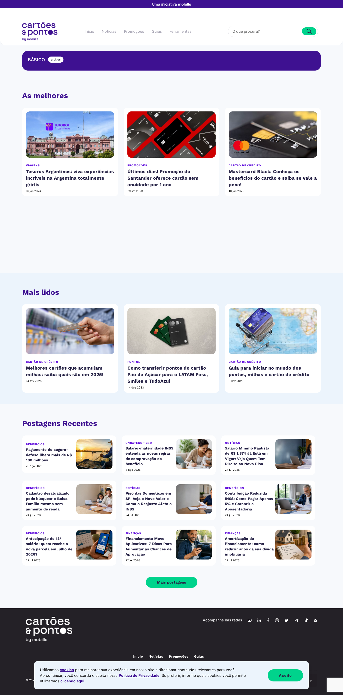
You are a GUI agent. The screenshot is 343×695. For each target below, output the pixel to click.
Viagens (33, 165)
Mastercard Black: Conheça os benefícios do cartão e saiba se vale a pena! (273, 178)
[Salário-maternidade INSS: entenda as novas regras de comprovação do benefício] (194, 454)
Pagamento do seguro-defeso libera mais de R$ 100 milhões (49, 454)
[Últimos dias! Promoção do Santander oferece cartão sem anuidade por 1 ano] (171, 134)
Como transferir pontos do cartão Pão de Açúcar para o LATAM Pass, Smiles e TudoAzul (167, 374)
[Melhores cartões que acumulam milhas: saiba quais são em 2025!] (70, 331)
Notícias (109, 31)
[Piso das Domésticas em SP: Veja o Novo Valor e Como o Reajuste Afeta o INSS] (194, 499)
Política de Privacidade (139, 675)
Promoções (134, 31)
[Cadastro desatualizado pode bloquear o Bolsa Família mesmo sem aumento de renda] (94, 499)
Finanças (133, 533)
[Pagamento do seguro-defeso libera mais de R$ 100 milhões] (94, 454)
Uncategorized (139, 443)
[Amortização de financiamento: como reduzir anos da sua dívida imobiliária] (293, 545)
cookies (67, 669)
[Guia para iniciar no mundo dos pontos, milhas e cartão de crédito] (273, 331)
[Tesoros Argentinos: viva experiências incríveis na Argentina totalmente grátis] (70, 134)
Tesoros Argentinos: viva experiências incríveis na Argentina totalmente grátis (70, 178)
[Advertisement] (172, 240)
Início (89, 31)
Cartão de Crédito (245, 165)
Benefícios (35, 444)
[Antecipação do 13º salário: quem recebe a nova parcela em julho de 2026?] (94, 545)
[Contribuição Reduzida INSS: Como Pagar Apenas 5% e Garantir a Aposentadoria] (293, 499)
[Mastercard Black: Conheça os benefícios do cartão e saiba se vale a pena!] (273, 134)
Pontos (133, 362)
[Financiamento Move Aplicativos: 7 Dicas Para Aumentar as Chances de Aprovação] (194, 545)
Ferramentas (180, 31)
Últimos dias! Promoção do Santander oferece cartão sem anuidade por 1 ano (163, 178)
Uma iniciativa (164, 4)
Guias (157, 31)
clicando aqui (72, 681)
